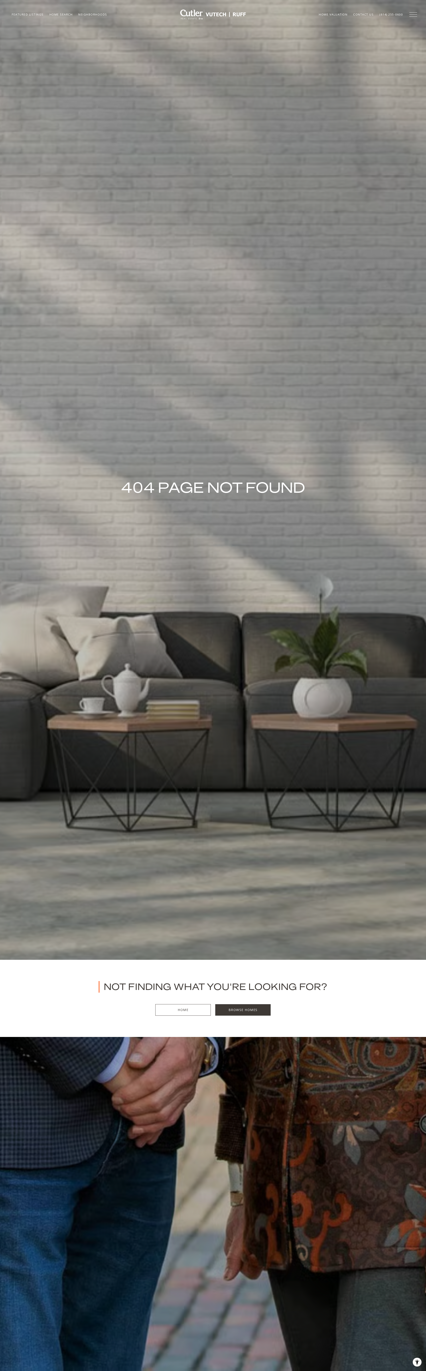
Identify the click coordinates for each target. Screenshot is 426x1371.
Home (183, 1010)
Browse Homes (243, 1010)
